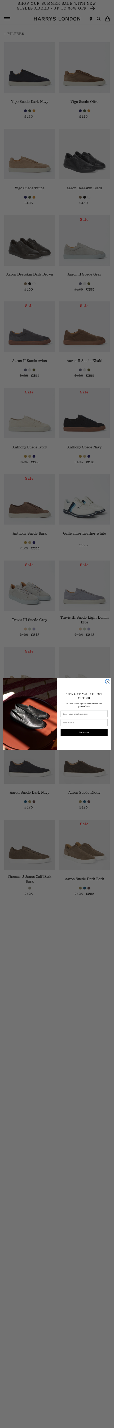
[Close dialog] (107, 681)
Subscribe (84, 732)
